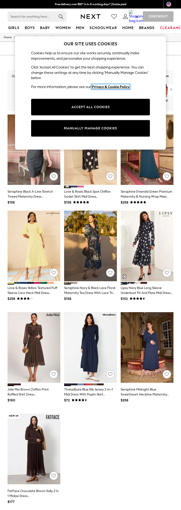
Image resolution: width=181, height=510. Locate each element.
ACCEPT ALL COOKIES (90, 107)
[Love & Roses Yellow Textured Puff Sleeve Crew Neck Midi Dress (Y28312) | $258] (34, 246)
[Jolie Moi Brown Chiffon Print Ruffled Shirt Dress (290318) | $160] (34, 347)
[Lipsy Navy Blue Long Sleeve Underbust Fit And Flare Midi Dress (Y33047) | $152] (147, 246)
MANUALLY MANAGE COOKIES (90, 128)
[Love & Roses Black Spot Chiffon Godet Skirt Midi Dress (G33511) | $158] (90, 150)
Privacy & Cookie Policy (110, 87)
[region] (90, 93)
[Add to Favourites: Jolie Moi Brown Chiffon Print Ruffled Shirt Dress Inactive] (54, 374)
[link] (125, 16)
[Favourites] (114, 16)
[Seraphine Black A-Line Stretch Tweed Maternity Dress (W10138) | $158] (34, 150)
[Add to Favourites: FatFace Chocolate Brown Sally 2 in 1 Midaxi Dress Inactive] (54, 476)
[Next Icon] (90, 16)
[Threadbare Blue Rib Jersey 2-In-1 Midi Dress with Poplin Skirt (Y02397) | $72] (90, 347)
